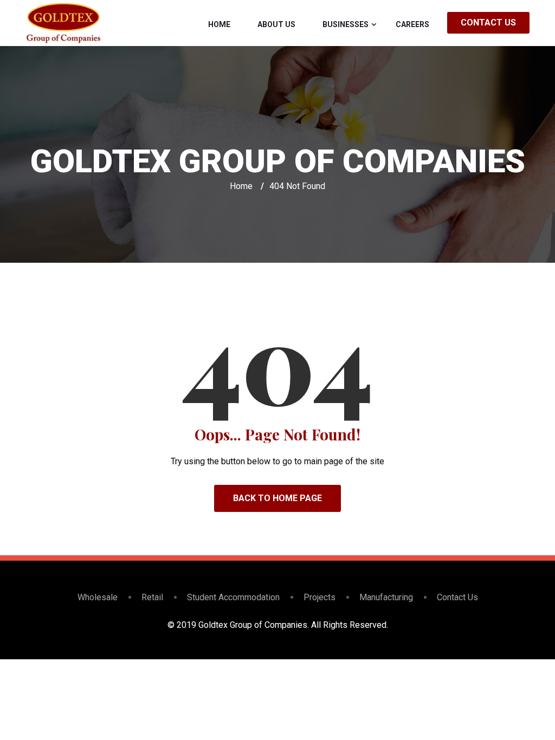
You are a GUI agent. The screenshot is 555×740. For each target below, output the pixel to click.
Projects (319, 597)
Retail (152, 597)
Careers (412, 24)
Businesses (345, 24)
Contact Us (488, 22)
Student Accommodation (233, 597)
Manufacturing (386, 597)
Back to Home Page (277, 498)
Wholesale (98, 597)
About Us (276, 24)
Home (219, 24)
